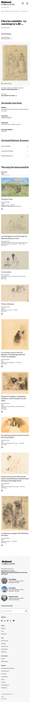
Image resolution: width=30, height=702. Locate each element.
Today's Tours (4, 646)
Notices (2, 696)
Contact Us (4, 634)
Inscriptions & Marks (7, 151)
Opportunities (4, 661)
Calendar (3, 643)
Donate (3, 658)
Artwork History (6, 146)
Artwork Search (5, 671)
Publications (4, 687)
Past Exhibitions (5, 685)
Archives (3, 682)
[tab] (5, 173)
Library (3, 679)
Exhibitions (4, 652)
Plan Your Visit (4, 640)
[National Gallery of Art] (15, 562)
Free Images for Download (7, 668)
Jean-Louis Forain (5, 37)
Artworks (7, 11)
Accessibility (4, 649)
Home (2, 11)
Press (2, 631)
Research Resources (7, 156)
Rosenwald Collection (6, 117)
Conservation (4, 676)
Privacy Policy (3, 698)
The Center (4, 674)
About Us (3, 628)
